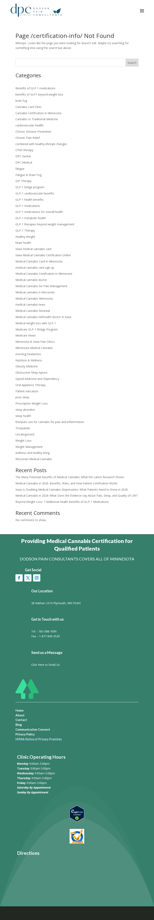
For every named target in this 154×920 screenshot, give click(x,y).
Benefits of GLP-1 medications (35, 88)
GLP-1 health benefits (29, 199)
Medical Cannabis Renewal (32, 311)
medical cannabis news (30, 304)
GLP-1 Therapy (25, 230)
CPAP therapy (24, 150)
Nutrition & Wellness (28, 360)
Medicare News (25, 335)
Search (132, 63)
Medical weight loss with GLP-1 (35, 323)
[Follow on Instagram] (36, 577)
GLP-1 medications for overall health (39, 212)
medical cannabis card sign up (34, 267)
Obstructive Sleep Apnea (31, 372)
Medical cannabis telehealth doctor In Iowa (43, 317)
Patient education (26, 391)
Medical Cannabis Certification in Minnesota (43, 273)
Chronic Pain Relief (27, 138)
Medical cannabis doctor (31, 280)
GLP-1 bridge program (29, 187)
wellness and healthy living (32, 453)
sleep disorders (25, 410)
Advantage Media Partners (121, 913)
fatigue (19, 169)
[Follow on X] (27, 577)
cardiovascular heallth (29, 125)
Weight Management (29, 447)
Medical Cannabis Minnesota (34, 298)
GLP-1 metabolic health (30, 218)
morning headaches (28, 354)
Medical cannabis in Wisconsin (35, 292)
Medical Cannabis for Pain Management (41, 286)
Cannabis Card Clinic (28, 107)
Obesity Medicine (26, 366)
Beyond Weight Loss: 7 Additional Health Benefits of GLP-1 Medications (62, 502)
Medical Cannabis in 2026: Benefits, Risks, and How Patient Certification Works (66, 483)
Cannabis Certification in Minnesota (38, 113)
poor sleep (22, 397)
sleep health (23, 416)
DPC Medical (23, 162)
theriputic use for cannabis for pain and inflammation (49, 422)
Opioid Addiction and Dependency (37, 379)
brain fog (21, 101)
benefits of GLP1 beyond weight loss (39, 94)
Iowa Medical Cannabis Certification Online (43, 255)
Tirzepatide (22, 428)
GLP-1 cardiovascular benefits (34, 193)
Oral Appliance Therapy (30, 385)
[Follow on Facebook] (19, 577)
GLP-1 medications (27, 206)
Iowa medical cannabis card (33, 249)
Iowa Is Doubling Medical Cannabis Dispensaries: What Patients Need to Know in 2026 (71, 489)
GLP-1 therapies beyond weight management (44, 224)
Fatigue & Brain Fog (28, 175)
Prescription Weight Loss (31, 403)
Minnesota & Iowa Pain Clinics (35, 342)
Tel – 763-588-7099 (44, 631)
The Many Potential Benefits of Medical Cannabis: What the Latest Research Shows (69, 477)
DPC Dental (23, 156)
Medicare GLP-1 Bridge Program (36, 329)
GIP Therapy (23, 181)
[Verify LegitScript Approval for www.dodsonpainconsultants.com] (77, 820)
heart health (23, 243)
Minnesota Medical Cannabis (34, 348)
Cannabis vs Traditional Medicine (36, 119)
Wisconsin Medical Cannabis (33, 459)
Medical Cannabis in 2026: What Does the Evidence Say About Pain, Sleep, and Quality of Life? (76, 495)
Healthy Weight (25, 237)
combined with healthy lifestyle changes (41, 144)
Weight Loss (23, 440)
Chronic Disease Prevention (33, 131)
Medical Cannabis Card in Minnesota (39, 261)
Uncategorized (24, 434)
